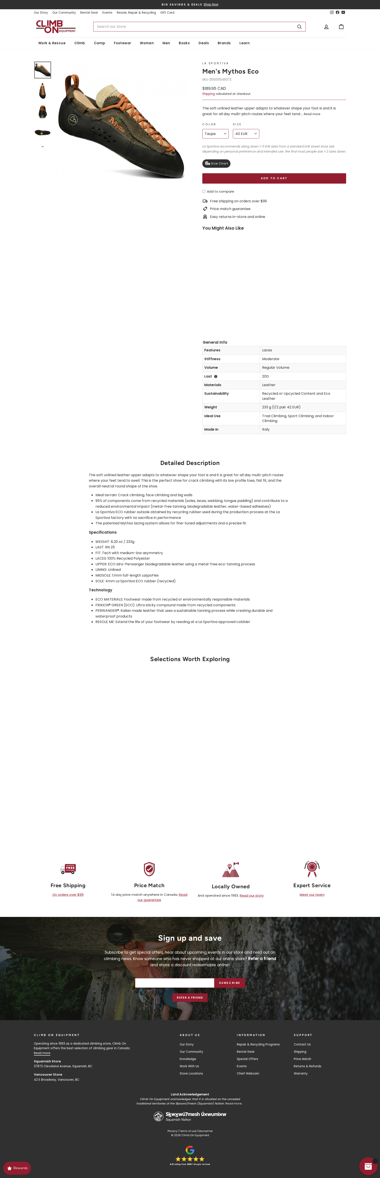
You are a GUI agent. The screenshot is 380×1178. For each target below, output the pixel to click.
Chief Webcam (248, 1073)
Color (209, 124)
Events (107, 13)
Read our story (252, 895)
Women (147, 43)
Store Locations (191, 1073)
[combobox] (199, 26)
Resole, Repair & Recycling (136, 13)
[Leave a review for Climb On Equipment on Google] (190, 1155)
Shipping (208, 94)
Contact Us (302, 1044)
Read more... (234, 1103)
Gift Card (167, 13)
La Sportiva (215, 63)
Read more (312, 114)
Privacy (172, 1131)
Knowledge (188, 1059)
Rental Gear (89, 13)
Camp (99, 43)
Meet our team (312, 894)
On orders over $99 (68, 894)
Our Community (64, 13)
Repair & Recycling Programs (258, 1044)
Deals (204, 43)
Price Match (302, 1059)
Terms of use (187, 1131)
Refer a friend (190, 997)
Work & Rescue (52, 43)
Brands (224, 43)
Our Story (41, 13)
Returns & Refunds (307, 1066)
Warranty (301, 1073)
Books (184, 43)
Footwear (122, 43)
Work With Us (189, 1066)
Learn (244, 43)
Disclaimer (205, 1131)
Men (166, 43)
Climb (79, 43)
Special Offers (247, 1059)
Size (237, 124)
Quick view (71, 775)
